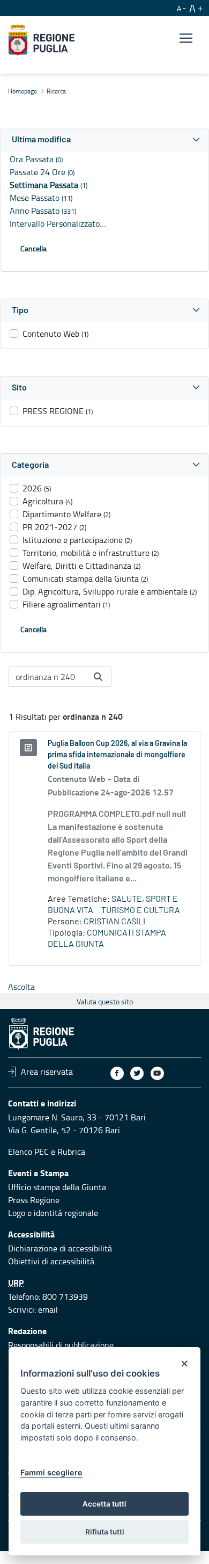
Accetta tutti (104, 1504)
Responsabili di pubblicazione (61, 1345)
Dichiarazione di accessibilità (60, 1248)
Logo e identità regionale (53, 1213)
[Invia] (98, 676)
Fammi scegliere (51, 1472)
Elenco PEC (28, 1151)
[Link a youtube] (157, 1073)
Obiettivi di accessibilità (51, 1261)
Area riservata (47, 1071)
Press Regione (33, 1200)
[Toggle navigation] (185, 38)
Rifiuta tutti (104, 1531)
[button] (104, 139)
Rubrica (71, 1151)
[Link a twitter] (137, 1073)
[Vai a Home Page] (41, 40)
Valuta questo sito (105, 1001)
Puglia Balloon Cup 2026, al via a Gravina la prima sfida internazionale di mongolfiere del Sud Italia (117, 755)
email (48, 1309)
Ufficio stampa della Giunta (57, 1187)
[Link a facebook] (117, 1073)
